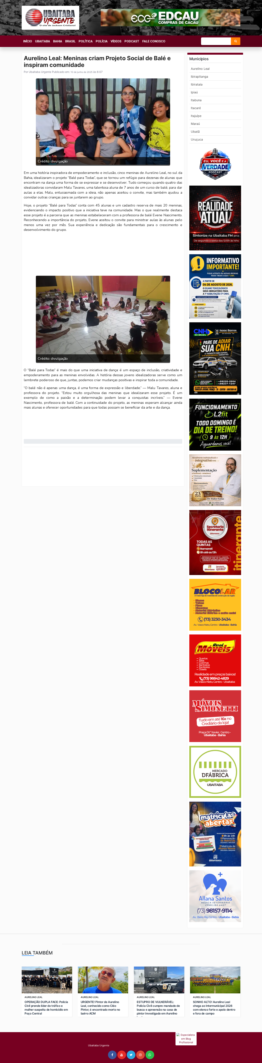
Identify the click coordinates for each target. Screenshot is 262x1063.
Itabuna (196, 100)
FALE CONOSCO (153, 41)
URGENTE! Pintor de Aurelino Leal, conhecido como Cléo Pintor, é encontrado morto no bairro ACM (100, 1007)
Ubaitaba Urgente (39, 71)
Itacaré (196, 108)
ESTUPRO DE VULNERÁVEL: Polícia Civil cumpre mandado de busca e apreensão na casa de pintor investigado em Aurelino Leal (158, 1009)
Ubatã (195, 131)
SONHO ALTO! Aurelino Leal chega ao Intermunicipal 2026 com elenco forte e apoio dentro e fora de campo (214, 1007)
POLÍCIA (102, 41)
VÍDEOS (116, 41)
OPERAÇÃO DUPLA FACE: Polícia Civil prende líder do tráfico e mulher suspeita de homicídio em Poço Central (46, 1007)
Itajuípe (196, 116)
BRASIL (70, 41)
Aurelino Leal (200, 69)
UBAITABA (42, 41)
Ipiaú (194, 92)
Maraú (195, 124)
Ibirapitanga (199, 76)
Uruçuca (197, 139)
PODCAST (131, 41)
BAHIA (57, 41)
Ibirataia (197, 84)
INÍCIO (27, 41)
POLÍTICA (86, 41)
